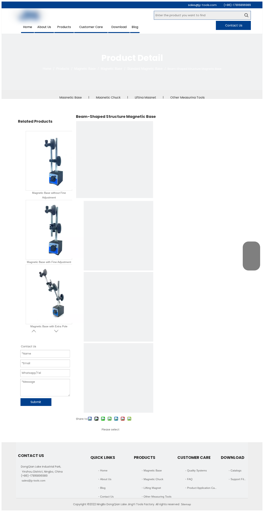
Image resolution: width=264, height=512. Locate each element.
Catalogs (236, 470)
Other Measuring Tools (187, 97)
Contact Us (233, 25)
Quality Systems (197, 470)
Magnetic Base (70, 97)
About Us (105, 479)
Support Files (239, 479)
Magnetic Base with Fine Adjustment (49, 262)
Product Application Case (202, 487)
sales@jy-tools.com (202, 5)
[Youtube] (40, 489)
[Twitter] (33, 489)
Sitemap (186, 504)
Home (103, 470)
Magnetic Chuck (108, 97)
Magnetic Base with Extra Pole (48, 326)
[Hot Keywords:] (246, 15)
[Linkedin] (27, 489)
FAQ (189, 479)
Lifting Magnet (145, 97)
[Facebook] (20, 489)
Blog (103, 487)
